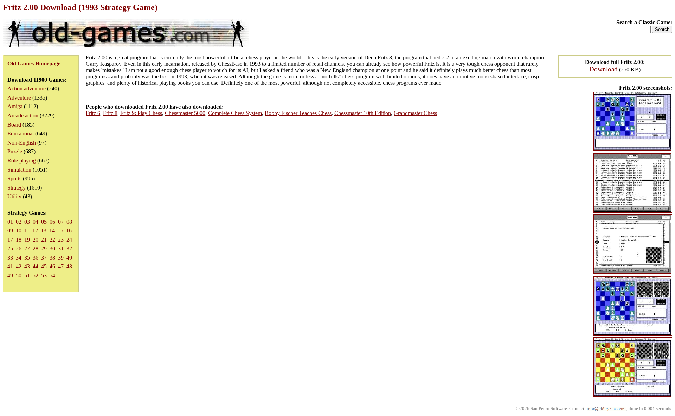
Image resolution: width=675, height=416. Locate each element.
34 (18, 258)
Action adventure (26, 88)
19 (27, 240)
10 (18, 230)
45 (44, 266)
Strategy (16, 188)
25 (10, 248)
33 (10, 258)
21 (44, 240)
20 (35, 240)
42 (18, 266)
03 (27, 222)
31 (61, 248)
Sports (14, 178)
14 (52, 230)
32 (69, 248)
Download (603, 69)
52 (35, 276)
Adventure (19, 98)
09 (10, 230)
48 (69, 266)
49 (10, 276)
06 (52, 222)
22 (52, 240)
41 (10, 266)
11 (27, 230)
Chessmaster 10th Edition (362, 113)
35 (27, 258)
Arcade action (22, 116)
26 (18, 248)
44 (35, 266)
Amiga (14, 106)
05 (44, 222)
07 (61, 222)
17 (10, 240)
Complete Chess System (235, 113)
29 (44, 248)
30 (52, 248)
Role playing (21, 161)
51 (27, 276)
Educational (20, 133)
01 (10, 222)
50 (18, 276)
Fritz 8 (110, 113)
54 (52, 276)
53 (44, 276)
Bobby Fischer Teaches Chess (298, 113)
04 (35, 222)
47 (61, 266)
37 (44, 258)
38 (52, 258)
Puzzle (14, 151)
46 (52, 266)
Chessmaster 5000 (185, 113)
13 (43, 230)
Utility (14, 196)
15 (60, 230)
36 (35, 258)
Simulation (19, 170)
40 (69, 258)
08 (69, 222)
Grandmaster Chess (415, 113)
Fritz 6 (93, 113)
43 (27, 266)
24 (69, 240)
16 (69, 230)
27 (27, 248)
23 (61, 240)
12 (35, 230)
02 (18, 222)
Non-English (21, 143)
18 (18, 240)
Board (14, 125)
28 (35, 248)
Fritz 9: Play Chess (141, 113)
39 (61, 258)
